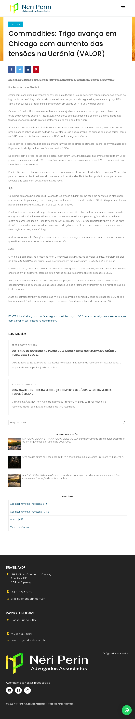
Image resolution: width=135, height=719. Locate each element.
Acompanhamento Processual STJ (28, 504)
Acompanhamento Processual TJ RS (29, 511)
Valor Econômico (19, 527)
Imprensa (15, 24)
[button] (127, 710)
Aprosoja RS (16, 519)
